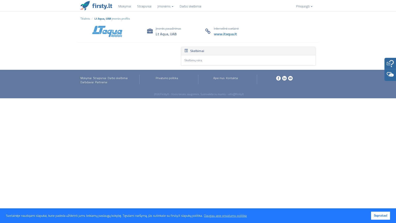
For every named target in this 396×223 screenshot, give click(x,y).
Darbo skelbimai (118, 78)
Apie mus (219, 78)
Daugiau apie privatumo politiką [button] (225, 215)
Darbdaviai (87, 82)
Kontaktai (232, 78)
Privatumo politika (167, 78)
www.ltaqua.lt (225, 34)
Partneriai (101, 82)
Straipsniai (99, 78)
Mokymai (86, 78)
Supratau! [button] (380, 215)
